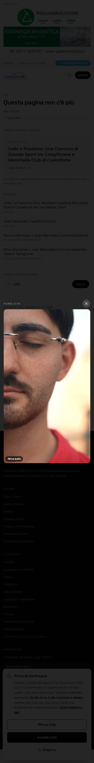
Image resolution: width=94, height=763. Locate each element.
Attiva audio (14, 458)
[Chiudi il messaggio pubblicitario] (86, 304)
